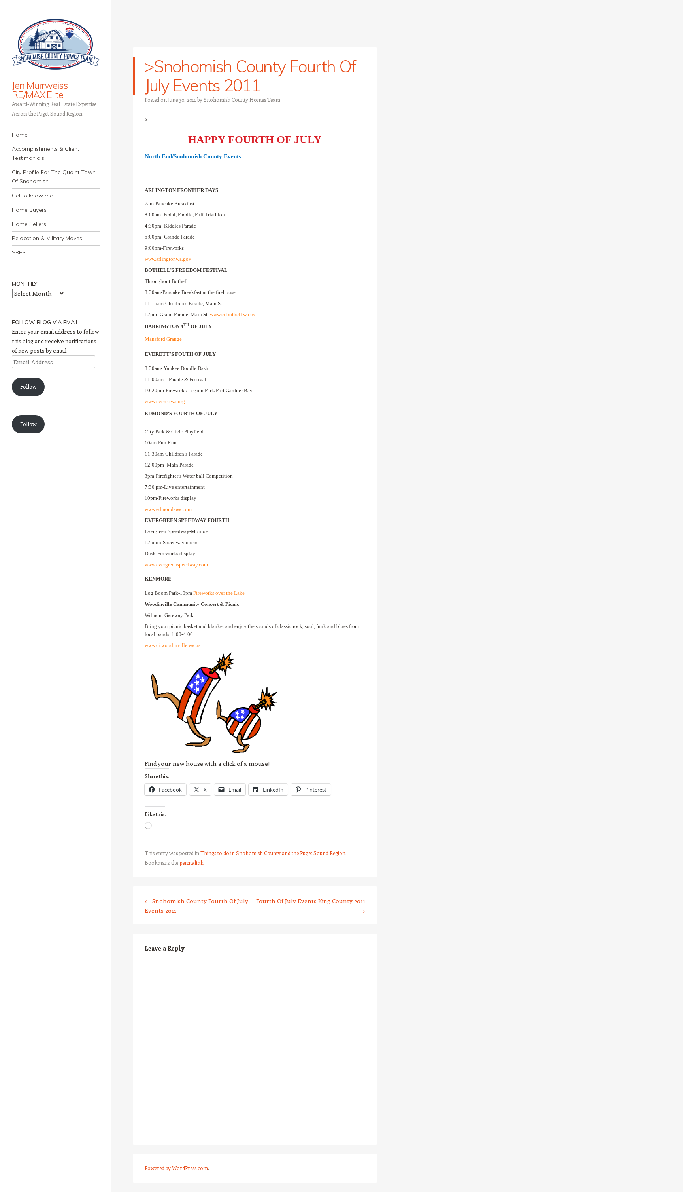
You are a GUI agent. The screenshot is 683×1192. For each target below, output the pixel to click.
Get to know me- (33, 195)
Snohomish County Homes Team (242, 99)
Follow (28, 386)
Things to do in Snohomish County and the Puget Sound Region (272, 853)
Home (20, 134)
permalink (191, 862)
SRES (19, 252)
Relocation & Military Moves (47, 238)
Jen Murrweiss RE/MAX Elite (40, 90)
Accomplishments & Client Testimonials (45, 153)
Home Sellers (29, 224)
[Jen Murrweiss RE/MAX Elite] (56, 45)
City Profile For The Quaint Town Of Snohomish (54, 177)
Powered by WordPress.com (176, 1168)
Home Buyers (29, 209)
